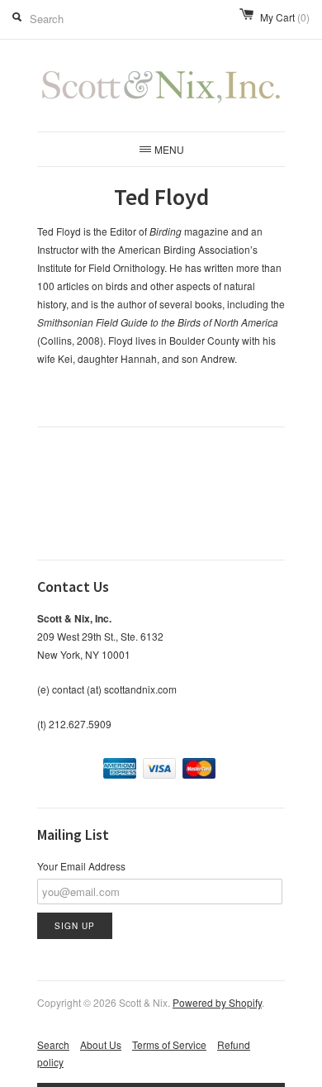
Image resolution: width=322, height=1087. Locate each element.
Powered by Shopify (217, 1002)
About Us (100, 1044)
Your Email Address (81, 866)
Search (53, 1044)
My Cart (285, 17)
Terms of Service (169, 1044)
